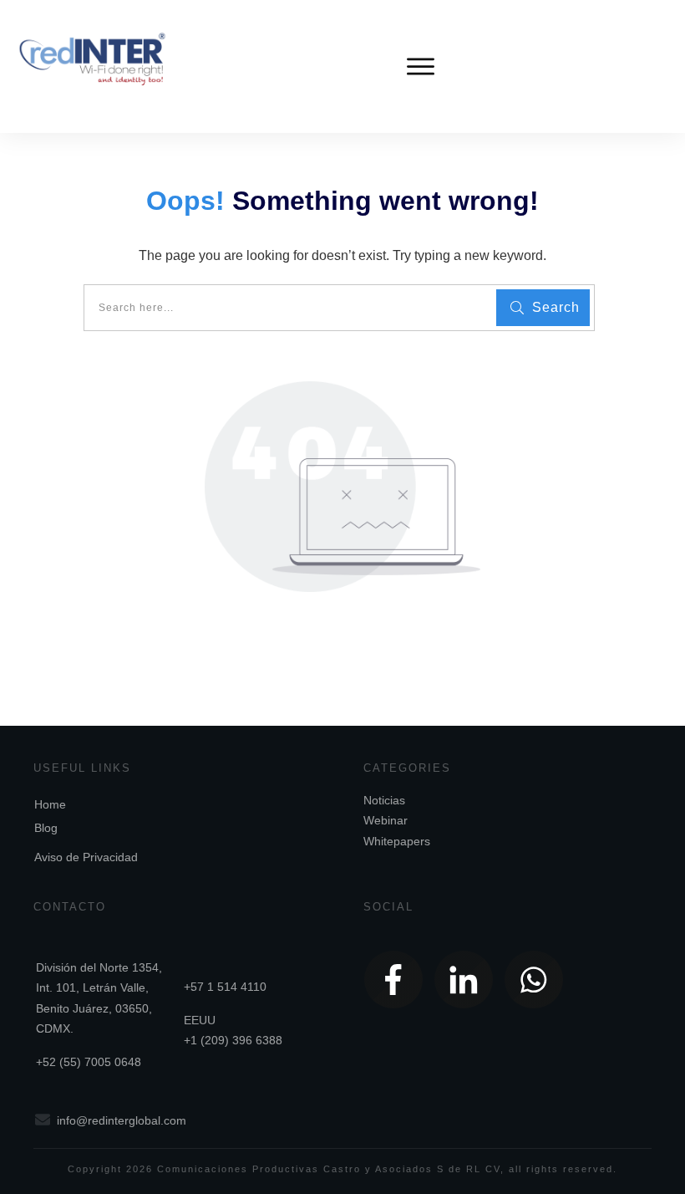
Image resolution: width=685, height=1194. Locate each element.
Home (50, 804)
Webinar (385, 820)
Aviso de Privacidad (86, 857)
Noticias (384, 800)
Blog (46, 827)
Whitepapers (396, 841)
